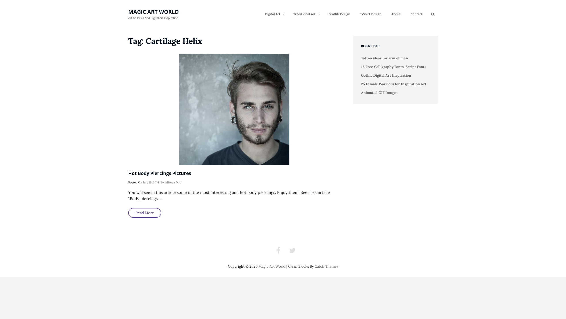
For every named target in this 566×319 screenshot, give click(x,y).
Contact (417, 14)
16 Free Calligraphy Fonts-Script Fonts (393, 66)
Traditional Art (304, 14)
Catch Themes (326, 266)
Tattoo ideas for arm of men (384, 58)
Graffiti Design (339, 14)
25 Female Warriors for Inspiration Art (393, 84)
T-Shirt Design (370, 14)
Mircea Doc (173, 182)
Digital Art (272, 14)
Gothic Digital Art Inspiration (386, 75)
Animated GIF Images (379, 92)
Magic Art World (153, 11)
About (396, 14)
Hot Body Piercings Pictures (159, 173)
